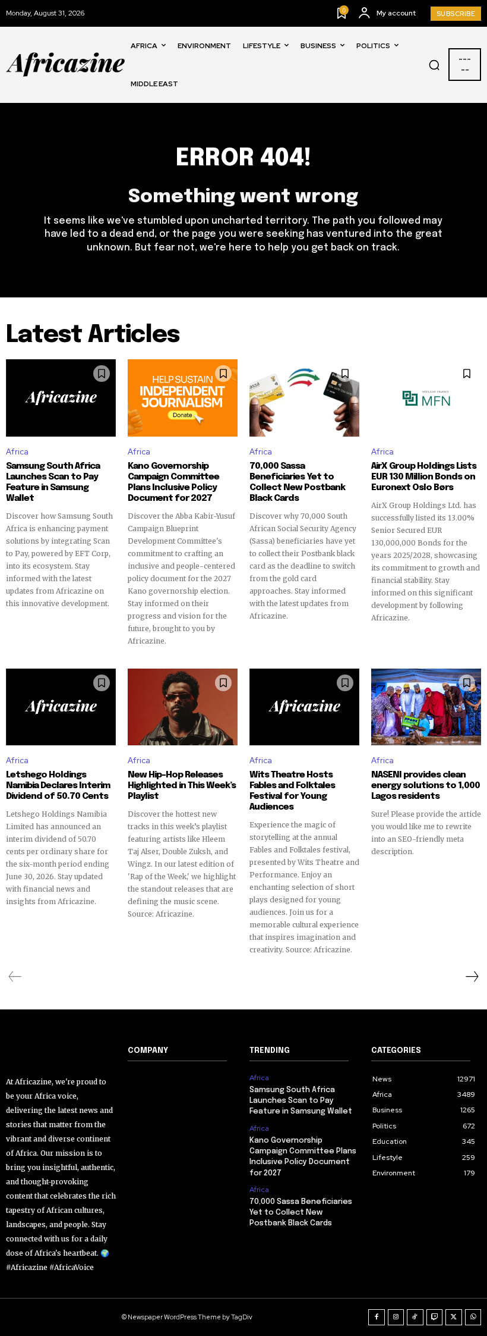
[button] (434, 65)
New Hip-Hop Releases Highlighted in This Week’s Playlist (182, 785)
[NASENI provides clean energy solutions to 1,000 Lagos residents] (426, 707)
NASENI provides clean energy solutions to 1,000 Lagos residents (425, 785)
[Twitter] (453, 1317)
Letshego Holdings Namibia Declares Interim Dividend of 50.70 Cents (58, 785)
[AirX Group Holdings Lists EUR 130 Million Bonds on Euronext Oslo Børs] (426, 398)
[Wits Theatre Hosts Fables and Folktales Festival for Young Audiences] (304, 707)
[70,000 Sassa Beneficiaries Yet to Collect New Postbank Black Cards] (304, 398)
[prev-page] (15, 977)
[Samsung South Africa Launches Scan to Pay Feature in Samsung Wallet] (61, 398)
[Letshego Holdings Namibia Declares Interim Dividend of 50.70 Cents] (61, 707)
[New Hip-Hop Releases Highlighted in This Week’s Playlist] (183, 707)
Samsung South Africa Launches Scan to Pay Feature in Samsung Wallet (53, 482)
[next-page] (471, 977)
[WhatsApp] (473, 1317)
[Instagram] (396, 1317)
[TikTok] (415, 1317)
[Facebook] (376, 1317)
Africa (17, 452)
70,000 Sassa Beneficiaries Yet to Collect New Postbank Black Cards (297, 482)
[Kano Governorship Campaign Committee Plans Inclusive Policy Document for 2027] (183, 398)
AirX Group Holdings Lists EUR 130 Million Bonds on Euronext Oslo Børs (423, 477)
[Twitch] (434, 1317)
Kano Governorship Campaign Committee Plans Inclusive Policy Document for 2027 (173, 482)
